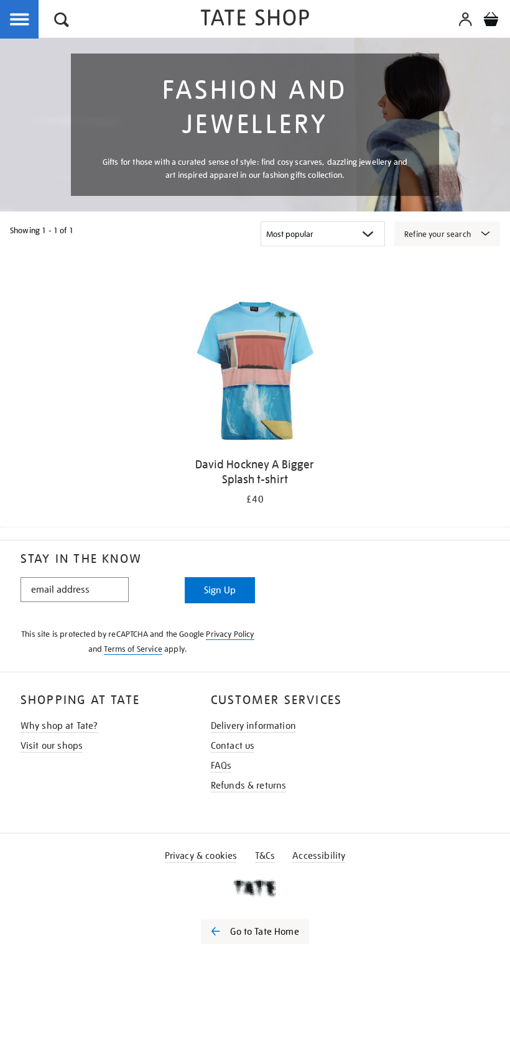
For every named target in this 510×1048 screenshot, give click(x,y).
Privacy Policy (230, 634)
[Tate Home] (255, 888)
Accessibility (318, 856)
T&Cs (265, 856)
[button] (61, 21)
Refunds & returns (249, 785)
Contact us (233, 746)
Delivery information (253, 726)
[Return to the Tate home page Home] (255, 19)
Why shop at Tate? (59, 726)
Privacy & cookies (201, 856)
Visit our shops (52, 746)
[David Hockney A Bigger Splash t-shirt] (254, 373)
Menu (20, 20)
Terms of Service (133, 649)
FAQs (221, 765)
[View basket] (490, 21)
